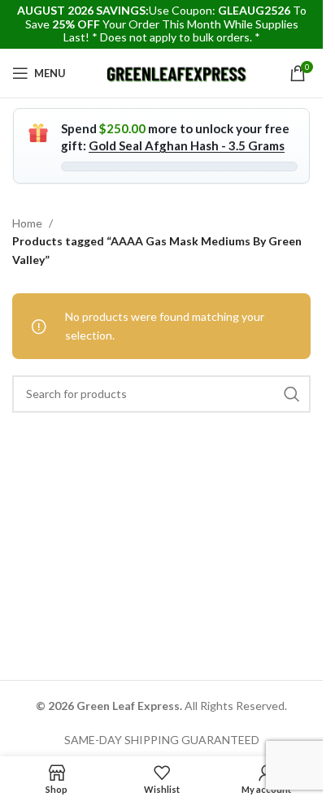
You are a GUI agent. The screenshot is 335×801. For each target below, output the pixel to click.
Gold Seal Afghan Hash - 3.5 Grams (187, 145)
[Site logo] (178, 72)
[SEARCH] (292, 394)
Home (27, 223)
